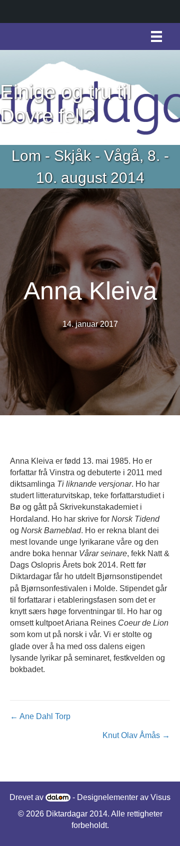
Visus (160, 797)
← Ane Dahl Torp (40, 716)
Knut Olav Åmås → (136, 735)
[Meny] (156, 36)
